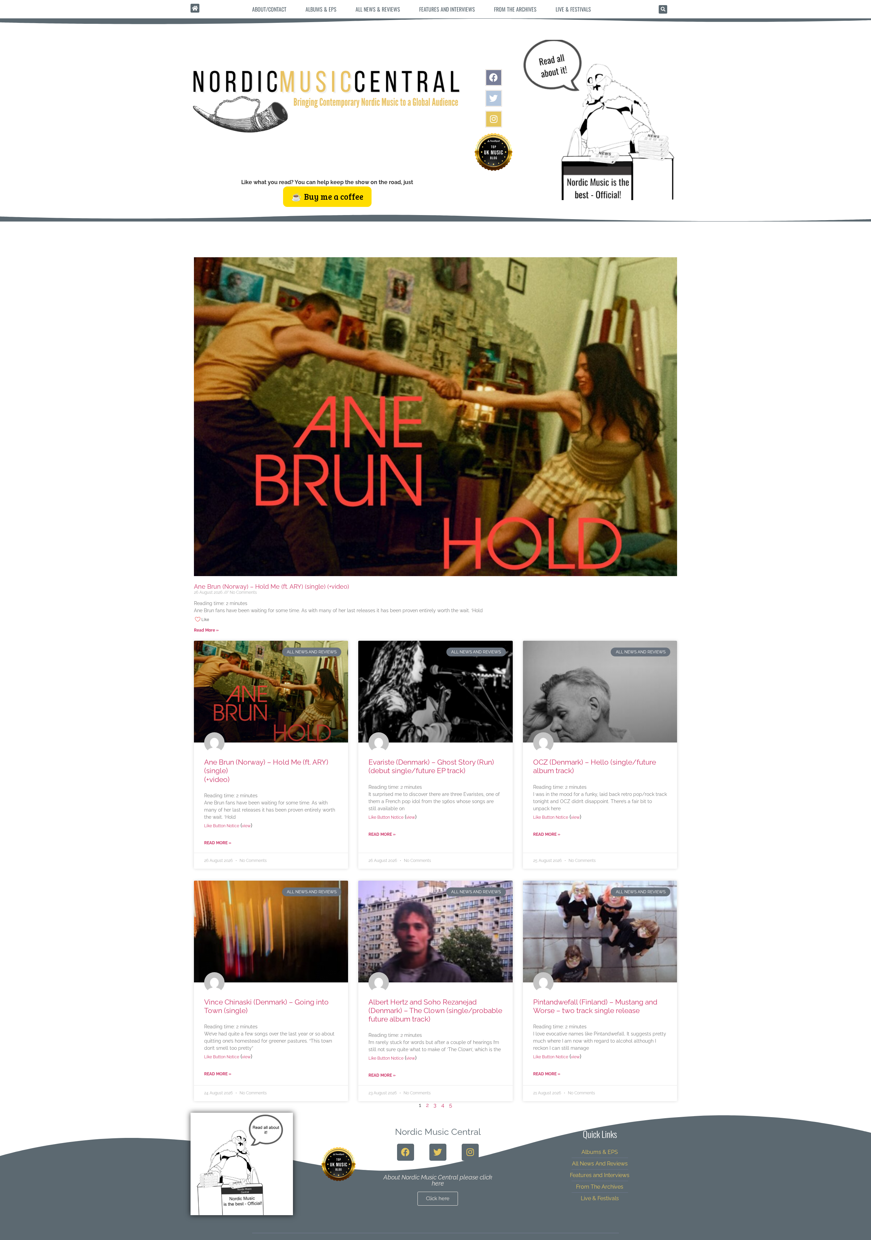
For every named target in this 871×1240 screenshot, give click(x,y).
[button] (663, 9)
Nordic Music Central (438, 1132)
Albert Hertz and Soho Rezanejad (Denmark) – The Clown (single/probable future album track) (435, 1010)
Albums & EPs (321, 9)
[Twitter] (493, 98)
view (246, 825)
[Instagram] (493, 119)
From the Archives (515, 9)
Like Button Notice (221, 825)
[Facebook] (493, 77)
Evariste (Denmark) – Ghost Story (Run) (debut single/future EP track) (431, 766)
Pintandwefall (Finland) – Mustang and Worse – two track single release (595, 1006)
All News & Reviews (378, 9)
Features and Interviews (447, 9)
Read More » (206, 630)
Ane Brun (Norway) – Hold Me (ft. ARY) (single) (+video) (336, 586)
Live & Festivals (573, 9)
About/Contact (269, 9)
